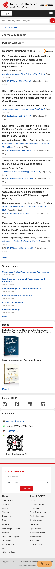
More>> (5, 257)
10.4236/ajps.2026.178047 (19, 116)
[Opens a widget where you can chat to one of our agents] (44, 564)
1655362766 (12, 431)
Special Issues (36, 520)
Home (5, 496)
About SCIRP (37, 496)
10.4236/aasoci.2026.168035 (20, 178)
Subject (5, 504)
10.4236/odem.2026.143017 (19, 150)
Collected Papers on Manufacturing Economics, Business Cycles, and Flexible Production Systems (26, 331)
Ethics (32, 500)
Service (6, 524)
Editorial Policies (37, 504)
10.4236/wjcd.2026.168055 (19, 213)
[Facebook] (17, 404)
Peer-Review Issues (38, 512)
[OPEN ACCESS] (46, 5)
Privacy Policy (36, 544)
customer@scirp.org (15, 421)
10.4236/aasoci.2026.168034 (20, 248)
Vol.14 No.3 (7, 147)
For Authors (35, 508)
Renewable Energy (11, 309)
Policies (34, 524)
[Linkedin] (30, 404)
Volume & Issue (9, 552)
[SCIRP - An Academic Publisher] (19, 5)
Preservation (35, 536)
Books (5, 508)
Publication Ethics (37, 532)
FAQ (4, 548)
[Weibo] (43, 404)
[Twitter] (5, 404)
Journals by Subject (15, 35)
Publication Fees (37, 516)
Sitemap (5, 512)
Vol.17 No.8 (39, 74)
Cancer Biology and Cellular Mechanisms (22, 288)
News (4, 520)
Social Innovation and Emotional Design (21, 360)
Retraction (34, 540)
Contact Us (7, 516)
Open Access (35, 529)
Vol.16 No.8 (35, 171)
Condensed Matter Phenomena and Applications (25, 272)
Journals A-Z (7, 500)
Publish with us (12, 42)
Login (6, 13)
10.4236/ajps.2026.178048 (19, 81)
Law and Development (13, 302)
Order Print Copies (10, 536)
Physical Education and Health (17, 295)
